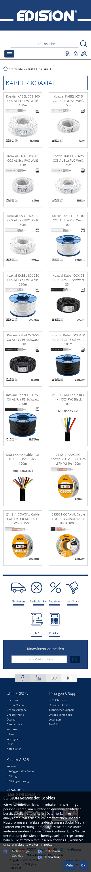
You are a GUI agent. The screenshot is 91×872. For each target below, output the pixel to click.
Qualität (11, 719)
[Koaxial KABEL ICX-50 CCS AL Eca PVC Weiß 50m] (22, 246)
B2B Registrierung (18, 781)
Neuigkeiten (14, 749)
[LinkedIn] (38, 678)
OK (83, 865)
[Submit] (75, 659)
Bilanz (10, 734)
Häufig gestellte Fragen (21, 771)
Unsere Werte (15, 715)
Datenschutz (14, 724)
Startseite (16, 69)
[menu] (9, 53)
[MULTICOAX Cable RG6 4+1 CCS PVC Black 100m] (68, 425)
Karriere (12, 729)
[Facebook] (22, 678)
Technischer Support (61, 710)
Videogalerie (14, 739)
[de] (45, 15)
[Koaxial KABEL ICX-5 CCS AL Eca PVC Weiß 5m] (68, 126)
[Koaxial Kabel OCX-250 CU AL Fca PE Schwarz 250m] (22, 425)
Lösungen (55, 719)
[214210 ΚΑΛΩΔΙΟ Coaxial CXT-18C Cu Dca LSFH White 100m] (68, 485)
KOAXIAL (46, 69)
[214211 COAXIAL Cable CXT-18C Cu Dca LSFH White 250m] (22, 544)
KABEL (33, 69)
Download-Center (59, 705)
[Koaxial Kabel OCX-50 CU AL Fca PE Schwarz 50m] (22, 365)
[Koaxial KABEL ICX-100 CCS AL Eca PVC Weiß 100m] (68, 246)
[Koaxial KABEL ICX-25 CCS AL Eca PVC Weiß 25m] (68, 186)
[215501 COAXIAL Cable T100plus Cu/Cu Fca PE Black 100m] (68, 544)
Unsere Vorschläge (60, 715)
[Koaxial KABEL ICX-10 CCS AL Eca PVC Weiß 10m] (22, 186)
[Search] (84, 44)
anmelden (45, 648)
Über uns (12, 700)
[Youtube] (53, 678)
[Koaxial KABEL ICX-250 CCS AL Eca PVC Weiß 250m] (22, 306)
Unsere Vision (15, 705)
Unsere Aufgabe (17, 710)
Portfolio (54, 724)
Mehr (69, 865)
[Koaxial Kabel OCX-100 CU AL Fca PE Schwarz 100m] (68, 365)
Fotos (10, 744)
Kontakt (11, 766)
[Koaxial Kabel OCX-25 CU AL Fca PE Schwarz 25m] (68, 306)
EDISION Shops (58, 700)
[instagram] (69, 678)
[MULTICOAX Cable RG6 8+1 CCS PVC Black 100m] (22, 485)
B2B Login (13, 776)
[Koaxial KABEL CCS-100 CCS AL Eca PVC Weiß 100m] (22, 126)
